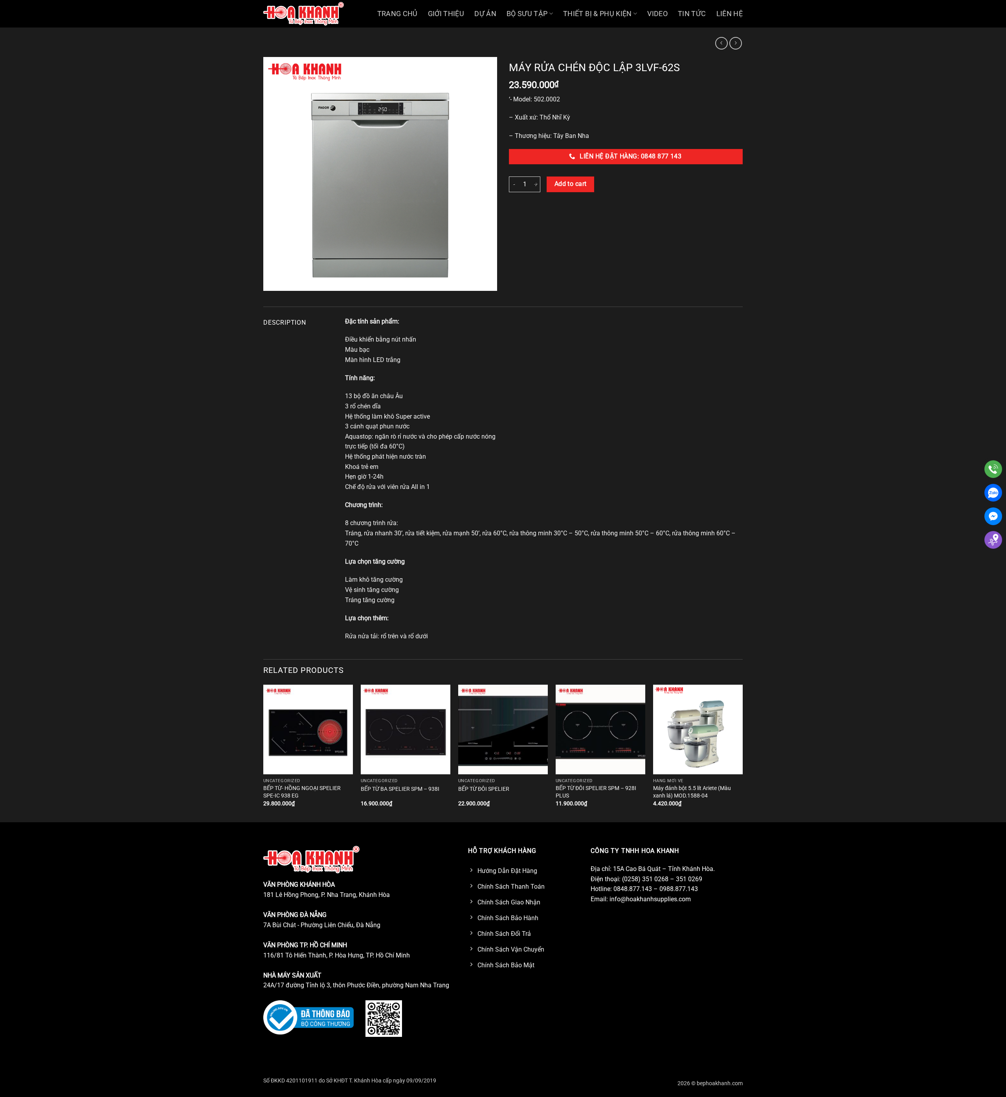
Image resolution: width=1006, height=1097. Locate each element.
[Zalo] (993, 493)
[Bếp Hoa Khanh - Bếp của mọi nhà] (303, 13)
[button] (273, 281)
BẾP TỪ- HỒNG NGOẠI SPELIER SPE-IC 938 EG (302, 792)
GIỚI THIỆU (446, 14)
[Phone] (993, 469)
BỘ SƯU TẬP (527, 14)
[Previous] (264, 752)
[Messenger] (993, 516)
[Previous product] (735, 43)
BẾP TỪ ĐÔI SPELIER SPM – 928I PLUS (596, 792)
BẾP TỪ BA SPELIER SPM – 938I (400, 789)
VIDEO (657, 14)
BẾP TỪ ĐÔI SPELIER (483, 789)
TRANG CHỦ (397, 14)
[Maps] (993, 540)
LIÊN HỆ (729, 14)
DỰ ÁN (485, 14)
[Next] (742, 752)
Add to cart (570, 183)
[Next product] (721, 43)
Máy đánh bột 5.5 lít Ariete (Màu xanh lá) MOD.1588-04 (692, 792)
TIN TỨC (692, 14)
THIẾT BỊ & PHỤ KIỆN (597, 14)
